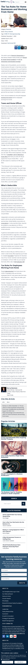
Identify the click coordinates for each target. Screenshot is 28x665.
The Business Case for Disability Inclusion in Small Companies (11, 492)
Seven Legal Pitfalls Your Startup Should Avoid (12, 515)
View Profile (10, 395)
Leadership (5, 609)
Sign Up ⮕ (22, 583)
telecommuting (9, 271)
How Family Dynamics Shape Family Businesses (12, 456)
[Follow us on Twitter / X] (11, 636)
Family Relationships (7, 611)
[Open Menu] (25, 2)
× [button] (26, 652)
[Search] (14, 2)
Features (8, 29)
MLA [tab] (8, 402)
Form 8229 (10, 256)
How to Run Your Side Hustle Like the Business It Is (13, 523)
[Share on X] (22, 48)
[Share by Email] (25, 48)
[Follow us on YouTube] (14, 636)
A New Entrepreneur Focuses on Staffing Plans (12, 538)
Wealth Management (8, 620)
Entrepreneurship (15, 34)
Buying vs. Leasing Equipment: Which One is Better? (13, 530)
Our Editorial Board (7, 594)
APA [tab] (3, 402)
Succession (5, 614)
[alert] (14, 658)
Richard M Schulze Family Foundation (12, 603)
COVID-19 (6, 34)
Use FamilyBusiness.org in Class (10, 591)
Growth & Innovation (8, 616)
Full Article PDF (11, 43)
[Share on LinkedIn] (19, 48)
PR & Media (5, 601)
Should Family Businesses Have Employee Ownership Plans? (11, 545)
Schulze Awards (6, 598)
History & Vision (6, 596)
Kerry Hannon (9, 31)
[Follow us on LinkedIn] (7, 636)
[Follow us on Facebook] (3, 636)
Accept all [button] (7, 662)
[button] (14, 659)
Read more (13, 658)
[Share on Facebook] (16, 48)
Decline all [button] (20, 662)
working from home (6, 97)
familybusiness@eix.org (18, 633)
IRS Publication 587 (19, 262)
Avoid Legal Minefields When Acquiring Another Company (13, 438)
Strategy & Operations (8, 618)
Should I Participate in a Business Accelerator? (11, 474)
